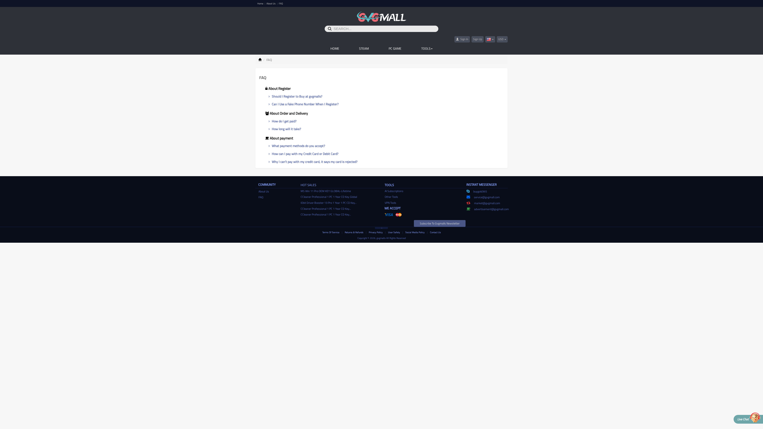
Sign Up (477, 39)
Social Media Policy (415, 232)
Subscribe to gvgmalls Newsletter (440, 223)
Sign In (464, 39)
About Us (271, 3)
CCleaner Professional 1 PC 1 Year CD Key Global (329, 197)
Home (260, 3)
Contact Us (435, 232)
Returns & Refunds (354, 232)
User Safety (394, 232)
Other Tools (391, 197)
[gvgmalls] (381, 15)
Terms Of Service (331, 232)
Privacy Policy (376, 232)
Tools (426, 48)
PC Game (395, 48)
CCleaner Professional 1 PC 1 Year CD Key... (326, 209)
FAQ (281, 3)
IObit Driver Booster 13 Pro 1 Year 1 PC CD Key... (328, 203)
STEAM (364, 48)
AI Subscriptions (394, 191)
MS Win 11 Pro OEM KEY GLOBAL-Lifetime (326, 191)
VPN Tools (390, 203)
